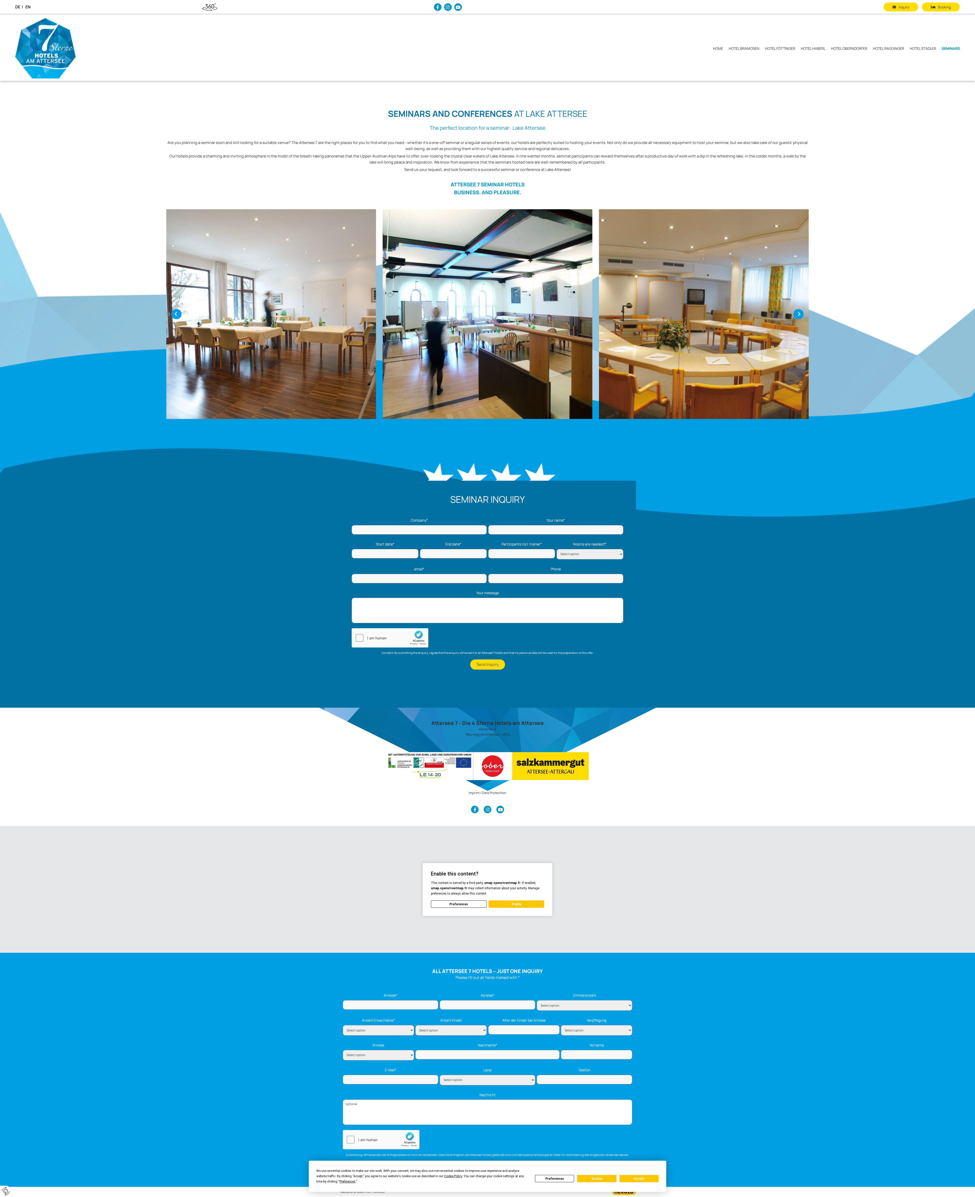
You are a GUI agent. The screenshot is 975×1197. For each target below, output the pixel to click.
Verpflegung (596, 1020)
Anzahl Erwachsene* (378, 1020)
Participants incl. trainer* (521, 544)
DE (17, 7)
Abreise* (487, 995)
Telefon (584, 1070)
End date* (453, 544)
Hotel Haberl (813, 48)
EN (27, 7)
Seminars (951, 48)
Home (718, 48)
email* (419, 569)
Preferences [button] (347, 1181)
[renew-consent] (5, 1191)
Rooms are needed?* (590, 544)
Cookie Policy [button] (453, 1176)
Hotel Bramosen (744, 48)
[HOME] (53, 48)
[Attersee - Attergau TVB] (487, 766)
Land (487, 1070)
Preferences (554, 1178)
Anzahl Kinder (451, 1020)
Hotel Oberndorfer (849, 48)
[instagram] (448, 7)
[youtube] (458, 7)
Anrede (378, 1045)
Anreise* (390, 995)
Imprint (474, 792)
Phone (556, 569)
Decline (597, 1178)
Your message (487, 593)
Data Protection (494, 792)
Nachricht (487, 1095)
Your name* (555, 520)
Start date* (385, 544)
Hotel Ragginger (888, 48)
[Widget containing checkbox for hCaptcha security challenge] (390, 638)
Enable (516, 904)
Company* (419, 520)
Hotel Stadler (923, 48)
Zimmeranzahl (584, 995)
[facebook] (438, 7)
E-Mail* (390, 1070)
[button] (941, 7)
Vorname (597, 1045)
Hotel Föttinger (780, 48)
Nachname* (487, 1045)
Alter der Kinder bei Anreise (524, 1020)
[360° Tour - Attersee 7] (210, 7)
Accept (639, 1178)
